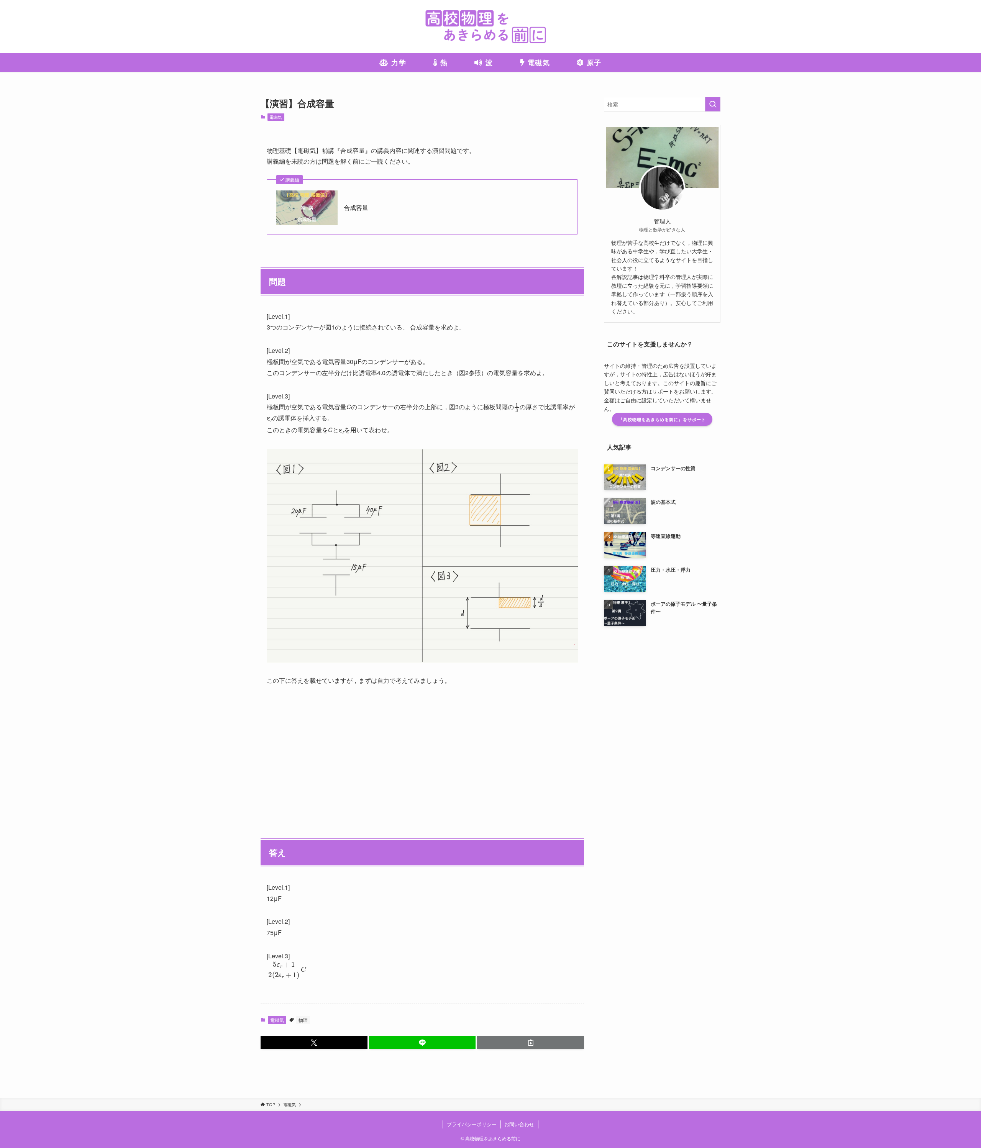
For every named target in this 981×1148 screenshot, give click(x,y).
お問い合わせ (519, 1124)
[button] (314, 1042)
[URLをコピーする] (530, 1042)
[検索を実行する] (712, 104)
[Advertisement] (422, 752)
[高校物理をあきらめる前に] (490, 26)
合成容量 (356, 207)
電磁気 (275, 117)
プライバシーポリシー (472, 1124)
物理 (303, 1020)
